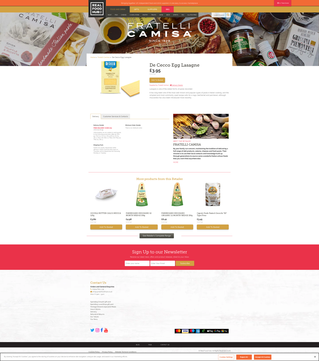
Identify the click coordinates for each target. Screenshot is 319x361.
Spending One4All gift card (100, 302)
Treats (153, 15)
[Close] (315, 357)
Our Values (94, 317)
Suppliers (152, 9)
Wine (161, 15)
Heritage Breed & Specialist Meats (103, 307)
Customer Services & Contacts (115, 116)
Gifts (136, 9)
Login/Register (219, 15)
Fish (116, 15)
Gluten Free (192, 15)
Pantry (145, 15)
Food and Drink (117, 9)
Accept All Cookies (262, 357)
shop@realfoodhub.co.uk (102, 292)
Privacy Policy (107, 352)
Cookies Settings (226, 357)
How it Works (95, 309)
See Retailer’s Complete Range (157, 235)
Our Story (94, 319)
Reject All (244, 357)
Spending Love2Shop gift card (101, 304)
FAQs (150, 345)
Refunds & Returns (97, 314)
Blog (138, 345)
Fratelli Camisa (104, 57)
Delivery (95, 116)
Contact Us (164, 345)
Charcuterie (134, 15)
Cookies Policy (94, 352)
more (175, 162)
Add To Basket (157, 80)
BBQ (167, 9)
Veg (182, 15)
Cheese (123, 15)
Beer (168, 15)
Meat (110, 15)
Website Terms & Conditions (125, 352)
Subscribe (185, 263)
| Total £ (284, 3)
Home (92, 57)
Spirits (175, 15)
